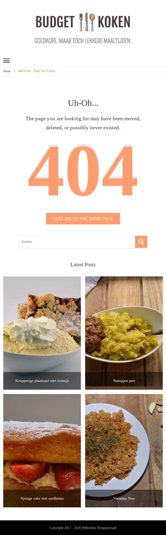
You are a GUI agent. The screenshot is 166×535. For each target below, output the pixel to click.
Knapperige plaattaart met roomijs (42, 380)
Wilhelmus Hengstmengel (99, 528)
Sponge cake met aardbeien (42, 498)
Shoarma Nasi (124, 498)
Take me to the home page (83, 218)
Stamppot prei (124, 380)
